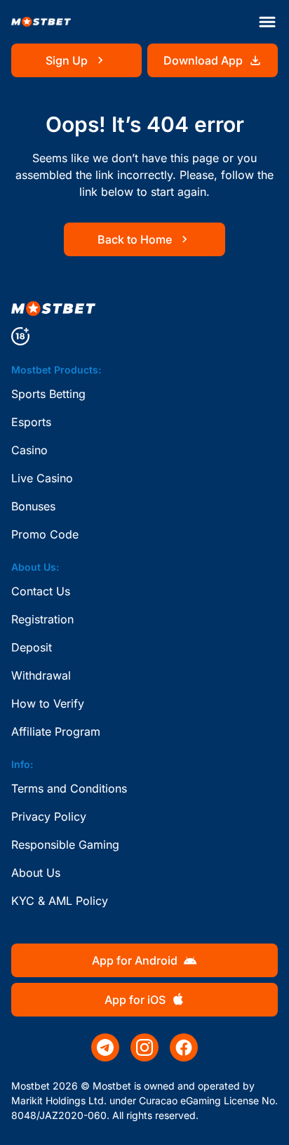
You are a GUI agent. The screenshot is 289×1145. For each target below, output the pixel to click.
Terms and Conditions (69, 788)
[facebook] (184, 1047)
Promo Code (45, 534)
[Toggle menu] (267, 21)
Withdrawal (41, 675)
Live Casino (42, 478)
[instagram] (144, 1047)
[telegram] (105, 1047)
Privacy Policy (48, 816)
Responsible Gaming (65, 845)
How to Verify (47, 703)
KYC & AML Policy (59, 901)
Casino (29, 450)
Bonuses (33, 506)
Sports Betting (48, 394)
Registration (42, 619)
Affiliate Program (55, 731)
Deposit (31, 647)
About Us (35, 873)
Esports (31, 422)
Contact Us (40, 591)
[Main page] (41, 22)
